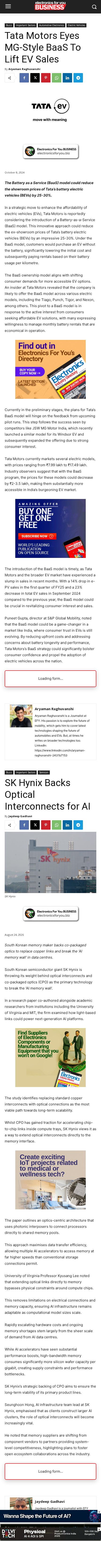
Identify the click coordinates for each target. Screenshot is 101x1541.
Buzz (9, 25)
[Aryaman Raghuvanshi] (21, 732)
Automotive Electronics (51, 25)
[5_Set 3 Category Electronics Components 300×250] (50, 397)
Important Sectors (25, 25)
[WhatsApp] (56, 77)
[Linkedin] (67, 77)
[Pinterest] (45, 77)
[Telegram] (78, 77)
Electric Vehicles (76, 25)
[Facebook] (24, 77)
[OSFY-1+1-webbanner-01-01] (50, 556)
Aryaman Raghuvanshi (24, 69)
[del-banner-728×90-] (50, 1539)
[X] (35, 77)
